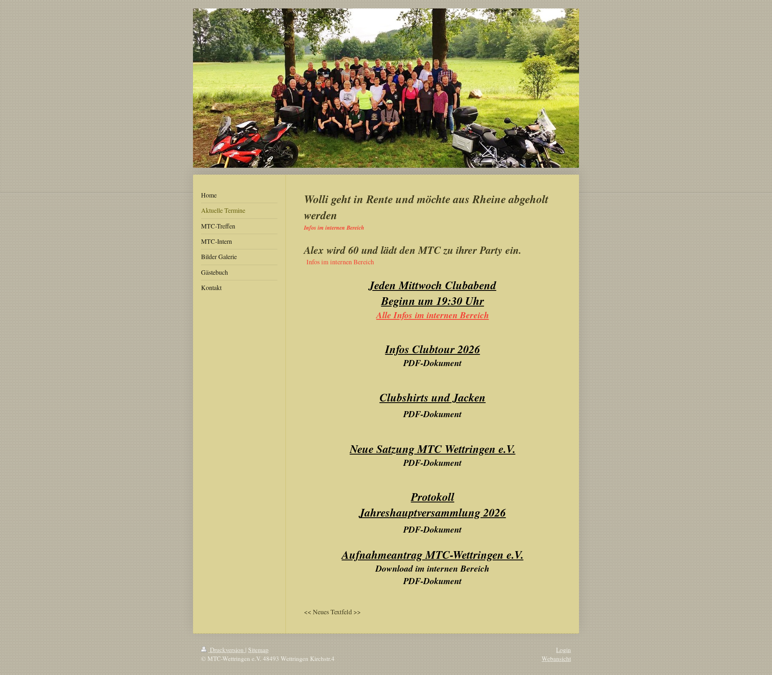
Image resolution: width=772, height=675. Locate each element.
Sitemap (258, 650)
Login (563, 650)
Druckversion (226, 650)
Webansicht (556, 658)
